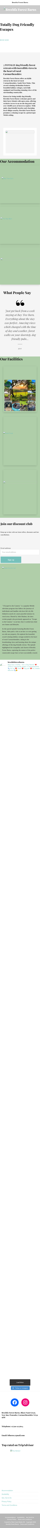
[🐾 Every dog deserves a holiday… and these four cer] (20, 783)
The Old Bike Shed (15, 253)
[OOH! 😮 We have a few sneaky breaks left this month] (20, 1362)
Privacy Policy (6, 1501)
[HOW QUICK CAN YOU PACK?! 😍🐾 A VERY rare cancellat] (20, 1107)
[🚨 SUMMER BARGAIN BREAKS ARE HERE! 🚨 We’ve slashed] (20, 876)
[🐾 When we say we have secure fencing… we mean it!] (20, 829)
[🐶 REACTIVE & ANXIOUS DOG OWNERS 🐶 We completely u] (20, 1170)
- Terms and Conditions (26, 1524)
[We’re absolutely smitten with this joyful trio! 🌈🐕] (20, 713)
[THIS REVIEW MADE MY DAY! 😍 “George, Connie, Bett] (20, 747)
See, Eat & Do (7, 1498)
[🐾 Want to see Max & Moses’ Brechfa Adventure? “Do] (20, 1059)
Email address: (6, 548)
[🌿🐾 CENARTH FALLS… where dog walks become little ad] (20, 1311)
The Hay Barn (12, 213)
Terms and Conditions (9, 1505)
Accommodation (7, 1490)
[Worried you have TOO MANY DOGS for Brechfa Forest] (20, 1013)
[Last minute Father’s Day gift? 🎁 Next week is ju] (20, 1119)
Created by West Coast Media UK (14, 1522)
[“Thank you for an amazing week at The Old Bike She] (20, 684)
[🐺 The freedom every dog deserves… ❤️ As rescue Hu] (20, 924)
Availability (5, 1494)
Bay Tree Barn (13, 172)
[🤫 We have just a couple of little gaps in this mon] (20, 1086)
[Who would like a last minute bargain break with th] (20, 1339)
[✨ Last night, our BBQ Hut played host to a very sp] (20, 966)
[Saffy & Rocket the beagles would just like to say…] (20, 1097)
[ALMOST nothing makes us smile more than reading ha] (20, 1278)
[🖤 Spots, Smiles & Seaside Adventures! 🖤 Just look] (20, 1240)
